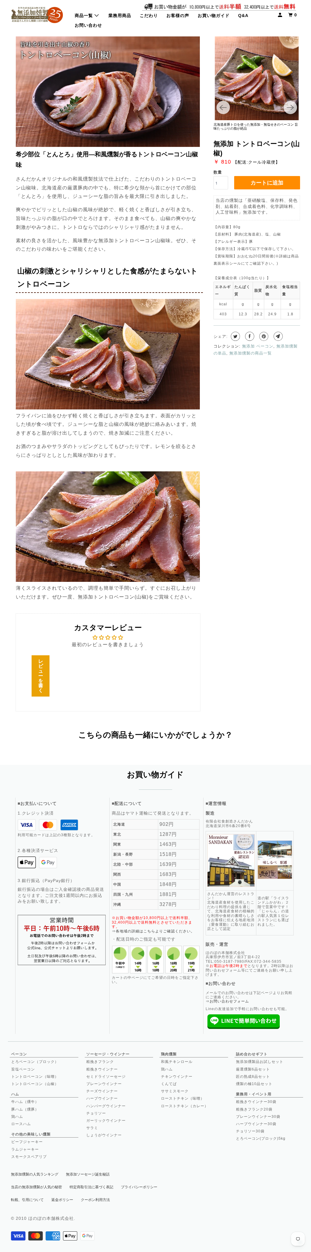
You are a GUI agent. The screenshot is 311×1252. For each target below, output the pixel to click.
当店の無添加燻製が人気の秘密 (36, 1187)
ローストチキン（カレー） (184, 1106)
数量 (218, 172)
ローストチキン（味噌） (182, 1098)
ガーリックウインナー (106, 1120)
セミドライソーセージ (106, 1076)
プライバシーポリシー (139, 1187)
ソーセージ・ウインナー (108, 1054)
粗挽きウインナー (102, 1069)
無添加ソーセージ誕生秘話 (88, 1174)
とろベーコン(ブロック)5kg (260, 1138)
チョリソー (96, 1113)
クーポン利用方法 (95, 1200)
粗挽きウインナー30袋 (256, 1102)
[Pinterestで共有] (263, 336)
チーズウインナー (102, 1091)
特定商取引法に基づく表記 (91, 1187)
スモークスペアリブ (29, 1157)
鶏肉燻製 (169, 1054)
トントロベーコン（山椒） (35, 1084)
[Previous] (223, 107)
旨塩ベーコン (23, 1069)
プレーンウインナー (104, 1084)
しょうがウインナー (104, 1135)
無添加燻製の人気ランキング (34, 1174)
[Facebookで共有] (249, 336)
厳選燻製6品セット (253, 1069)
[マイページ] (281, 15)
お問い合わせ (88, 25)
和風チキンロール (177, 1062)
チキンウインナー (177, 1076)
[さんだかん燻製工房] (37, 14)
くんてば (169, 1084)
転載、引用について (27, 1200)
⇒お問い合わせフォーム (227, 1001)
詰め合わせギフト (252, 1054)
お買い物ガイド (214, 15)
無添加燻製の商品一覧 (250, 353)
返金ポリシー (62, 1200)
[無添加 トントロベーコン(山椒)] (257, 78)
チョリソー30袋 (250, 1131)
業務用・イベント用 (254, 1094)
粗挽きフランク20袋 (254, 1109)
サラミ (92, 1128)
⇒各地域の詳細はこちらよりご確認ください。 (153, 931)
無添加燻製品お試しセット (259, 1062)
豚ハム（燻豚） (25, 1109)
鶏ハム (17, 1117)
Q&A (243, 15)
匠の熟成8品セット (253, 1076)
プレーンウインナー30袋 (258, 1117)
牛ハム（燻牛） (25, 1102)
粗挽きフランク (100, 1062)
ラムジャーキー (25, 1149)
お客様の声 (177, 15)
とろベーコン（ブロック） (35, 1062)
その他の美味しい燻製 (31, 1134)
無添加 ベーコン (257, 346)
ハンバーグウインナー (106, 1106)
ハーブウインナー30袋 (256, 1124)
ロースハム (21, 1124)
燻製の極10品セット (254, 1084)
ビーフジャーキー (27, 1142)
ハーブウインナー (102, 1098)
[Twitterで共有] (234, 336)
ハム (15, 1094)
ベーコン (19, 1054)
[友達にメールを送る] (277, 336)
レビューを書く (40, 676)
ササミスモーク (175, 1091)
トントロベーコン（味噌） (35, 1076)
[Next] (290, 107)
